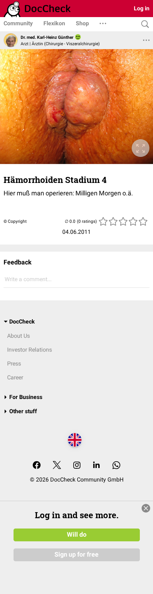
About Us (18, 335)
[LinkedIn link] (96, 465)
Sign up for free (76, 554)
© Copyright (15, 221)
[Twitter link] (57, 465)
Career (15, 377)
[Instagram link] (77, 465)
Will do (76, 534)
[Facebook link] (37, 465)
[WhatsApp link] (116, 465)
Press (14, 363)
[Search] (143, 24)
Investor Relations (29, 349)
